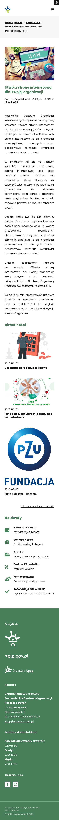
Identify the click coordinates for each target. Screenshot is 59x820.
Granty (18, 552)
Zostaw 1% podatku (26, 564)
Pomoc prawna (23, 576)
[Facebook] (7, 784)
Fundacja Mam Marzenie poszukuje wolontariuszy (28, 415)
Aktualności (33, 22)
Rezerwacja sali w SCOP (29, 589)
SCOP (48, 99)
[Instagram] (15, 784)
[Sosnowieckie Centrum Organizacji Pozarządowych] (8, 9)
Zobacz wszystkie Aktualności (37, 506)
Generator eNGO (24, 527)
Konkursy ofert (23, 540)
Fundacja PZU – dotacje (21, 494)
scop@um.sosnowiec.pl (19, 721)
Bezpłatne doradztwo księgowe (26, 368)
